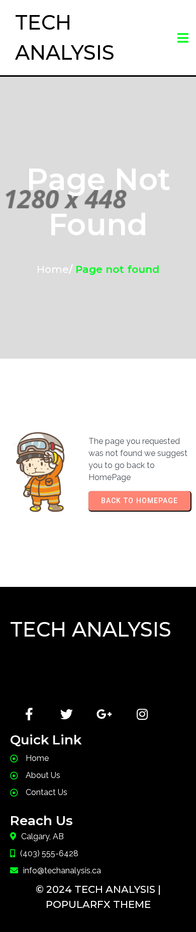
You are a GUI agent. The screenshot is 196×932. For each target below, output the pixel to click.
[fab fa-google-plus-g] (104, 714)
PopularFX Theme (98, 904)
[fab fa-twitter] (66, 714)
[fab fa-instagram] (142, 714)
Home (53, 269)
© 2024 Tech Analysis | (98, 889)
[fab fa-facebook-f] (29, 714)
